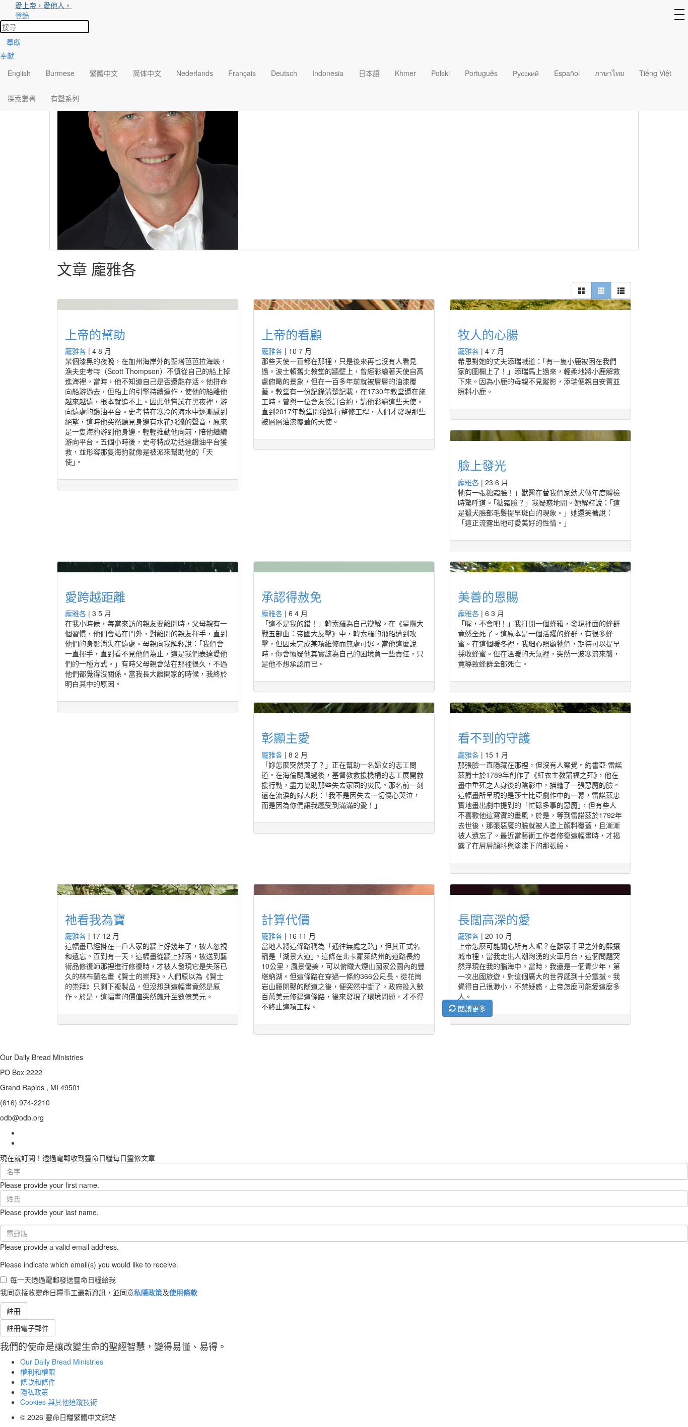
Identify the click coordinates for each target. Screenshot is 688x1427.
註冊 (14, 1311)
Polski (440, 73)
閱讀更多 (471, 1008)
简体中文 (147, 73)
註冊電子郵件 (28, 1328)
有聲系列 (65, 98)
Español (567, 73)
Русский (526, 73)
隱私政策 (34, 1392)
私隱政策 (148, 1292)
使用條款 (183, 1292)
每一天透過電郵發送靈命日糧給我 (63, 1279)
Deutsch (284, 73)
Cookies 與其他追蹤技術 (58, 1402)
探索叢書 (22, 98)
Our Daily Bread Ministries (61, 1362)
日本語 (369, 73)
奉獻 (14, 42)
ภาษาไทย (609, 73)
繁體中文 (104, 73)
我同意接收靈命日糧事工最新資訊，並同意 (98, 1292)
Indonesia (327, 73)
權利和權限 (37, 1372)
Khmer (405, 73)
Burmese (60, 73)
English (19, 73)
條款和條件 (37, 1382)
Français (242, 73)
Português (481, 73)
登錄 (22, 15)
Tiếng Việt (655, 73)
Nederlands (194, 73)
